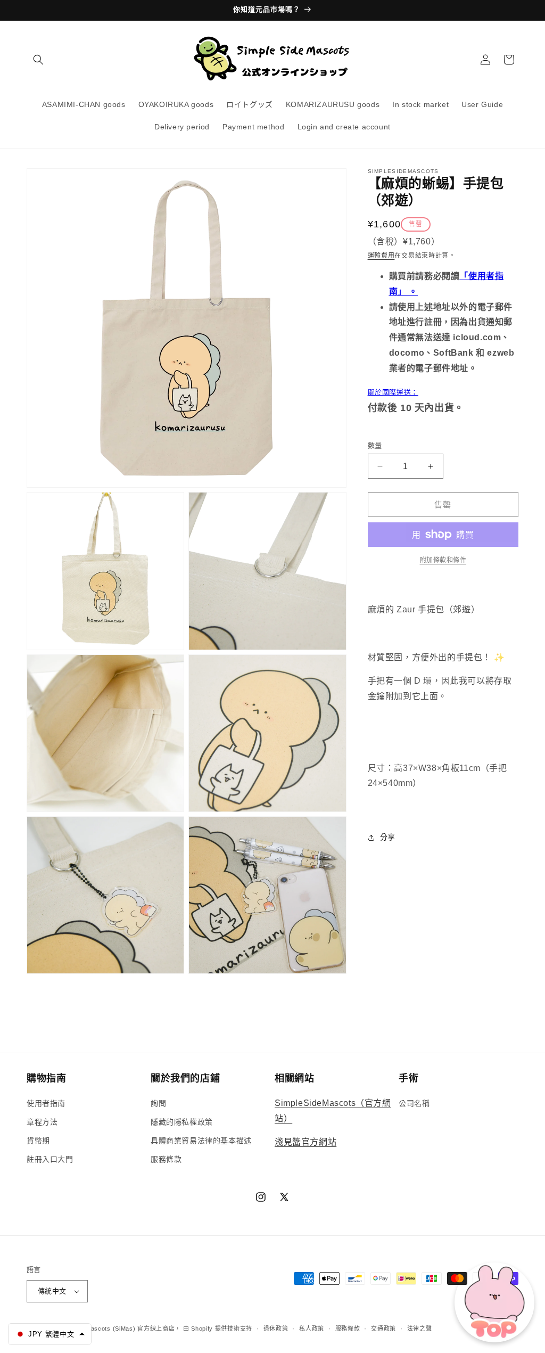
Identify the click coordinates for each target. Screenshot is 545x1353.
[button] (38, 59)
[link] (443, 560)
